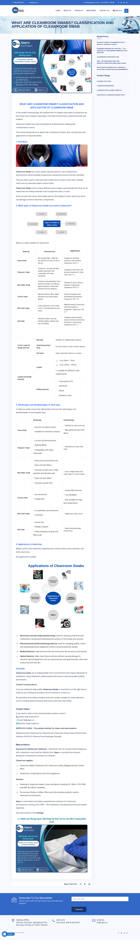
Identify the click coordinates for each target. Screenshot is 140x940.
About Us (67, 10)
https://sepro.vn (32, 723)
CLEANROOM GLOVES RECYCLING (108, 57)
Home (58, 10)
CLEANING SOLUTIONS (104, 81)
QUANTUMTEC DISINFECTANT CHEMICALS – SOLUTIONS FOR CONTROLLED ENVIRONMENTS (112, 68)
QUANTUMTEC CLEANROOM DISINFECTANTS (111, 95)
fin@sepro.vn (34, 2)
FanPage (39, 813)
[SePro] (18, 10)
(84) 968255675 (19, 2)
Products (79, 10)
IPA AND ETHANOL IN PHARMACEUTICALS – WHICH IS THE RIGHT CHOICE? (111, 43)
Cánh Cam (29, 935)
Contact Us (104, 10)
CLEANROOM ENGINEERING (105, 86)
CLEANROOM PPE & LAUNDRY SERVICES (109, 90)
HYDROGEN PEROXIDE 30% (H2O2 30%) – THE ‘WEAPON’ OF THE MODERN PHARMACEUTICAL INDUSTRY (112, 50)
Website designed (18, 935)
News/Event (91, 10)
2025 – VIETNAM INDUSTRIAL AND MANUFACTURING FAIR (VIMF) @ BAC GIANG (111, 62)
